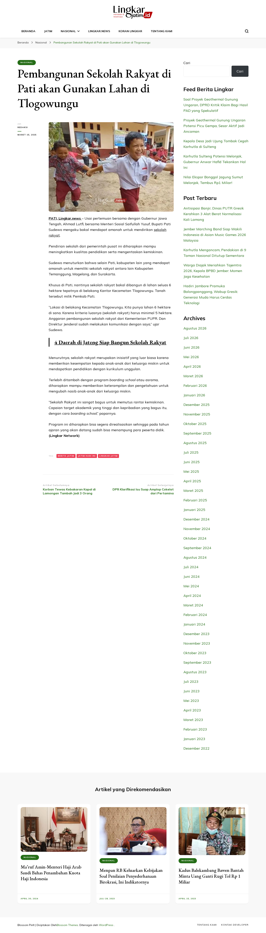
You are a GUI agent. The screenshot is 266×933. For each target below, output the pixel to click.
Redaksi (23, 127)
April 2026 (192, 366)
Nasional (68, 31)
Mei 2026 (191, 357)
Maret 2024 (193, 605)
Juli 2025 (190, 452)
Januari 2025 (194, 509)
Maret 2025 (193, 490)
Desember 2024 (196, 519)
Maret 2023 (193, 719)
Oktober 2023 (194, 653)
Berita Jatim (66, 456)
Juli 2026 (190, 338)
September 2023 (197, 662)
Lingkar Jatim (108, 456)
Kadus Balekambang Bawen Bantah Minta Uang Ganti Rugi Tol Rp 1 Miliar (211, 876)
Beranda (28, 31)
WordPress (106, 925)
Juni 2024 (191, 576)
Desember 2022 (196, 748)
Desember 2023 (196, 634)
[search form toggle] (246, 31)
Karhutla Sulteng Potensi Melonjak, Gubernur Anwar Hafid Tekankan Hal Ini (214, 162)
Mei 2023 (191, 700)
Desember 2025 (196, 404)
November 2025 (196, 414)
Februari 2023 (195, 729)
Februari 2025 (195, 500)
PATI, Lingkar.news (65, 218)
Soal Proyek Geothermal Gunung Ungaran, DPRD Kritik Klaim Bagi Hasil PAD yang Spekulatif (215, 105)
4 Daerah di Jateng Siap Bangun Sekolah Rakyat (110, 342)
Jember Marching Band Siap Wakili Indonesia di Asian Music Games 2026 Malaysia (214, 235)
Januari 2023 (194, 739)
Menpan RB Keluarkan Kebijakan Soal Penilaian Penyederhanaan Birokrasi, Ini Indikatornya (131, 876)
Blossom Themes (67, 925)
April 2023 (192, 710)
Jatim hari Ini (87, 456)
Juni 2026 (191, 347)
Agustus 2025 (195, 443)
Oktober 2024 (194, 538)
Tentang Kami (161, 31)
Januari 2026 (194, 395)
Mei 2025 (191, 471)
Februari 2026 (195, 385)
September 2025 (197, 433)
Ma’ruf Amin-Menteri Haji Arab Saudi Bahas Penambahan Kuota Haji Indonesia (51, 873)
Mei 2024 (191, 586)
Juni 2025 (191, 462)
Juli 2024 (190, 567)
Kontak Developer (234, 924)
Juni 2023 (191, 691)
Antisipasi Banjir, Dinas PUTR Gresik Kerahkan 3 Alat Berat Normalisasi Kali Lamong (213, 214)
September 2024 (197, 548)
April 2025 (192, 481)
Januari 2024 (194, 624)
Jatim (48, 31)
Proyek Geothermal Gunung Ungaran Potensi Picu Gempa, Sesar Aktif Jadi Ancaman (214, 126)
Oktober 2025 (194, 423)
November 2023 (196, 643)
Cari (186, 63)
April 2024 (192, 595)
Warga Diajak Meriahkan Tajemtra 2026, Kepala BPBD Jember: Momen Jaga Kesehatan (212, 271)
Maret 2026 (193, 376)
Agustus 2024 (195, 557)
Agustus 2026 (195, 328)
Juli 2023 (190, 681)
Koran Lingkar (130, 31)
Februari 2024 (195, 614)
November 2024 (196, 529)
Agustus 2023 (195, 672)
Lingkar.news (99, 31)
